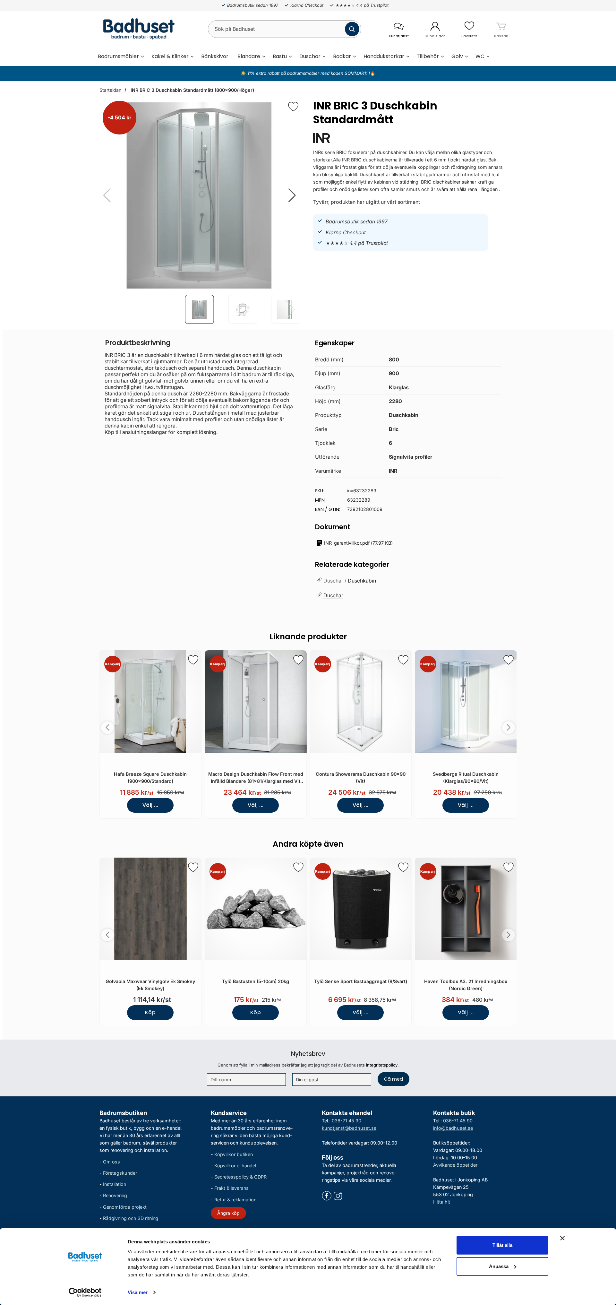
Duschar (310, 56)
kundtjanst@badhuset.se (349, 1128)
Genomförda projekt (125, 1207)
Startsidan (110, 90)
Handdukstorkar (384, 56)
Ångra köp (228, 1213)
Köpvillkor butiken (233, 1154)
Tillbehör (428, 56)
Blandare (248, 56)
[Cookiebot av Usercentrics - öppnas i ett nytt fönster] (85, 1292)
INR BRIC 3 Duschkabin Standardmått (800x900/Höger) (191, 90)
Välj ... (150, 805)
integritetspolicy (382, 1064)
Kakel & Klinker (170, 56)
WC (479, 56)
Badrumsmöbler (118, 56)
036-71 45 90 (346, 1120)
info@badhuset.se (453, 1128)
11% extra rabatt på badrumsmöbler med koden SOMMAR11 (307, 73)
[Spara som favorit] (193, 660)
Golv (457, 56)
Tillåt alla (502, 1245)
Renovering (115, 1195)
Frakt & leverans (231, 1188)
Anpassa (499, 1266)
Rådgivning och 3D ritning (130, 1218)
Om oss (111, 1161)
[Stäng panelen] (562, 1238)
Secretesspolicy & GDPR (240, 1177)
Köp (150, 1012)
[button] (292, 195)
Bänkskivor (214, 56)
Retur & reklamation (235, 1199)
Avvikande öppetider (455, 1165)
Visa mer (138, 1292)
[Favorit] (293, 106)
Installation (114, 1184)
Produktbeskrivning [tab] (137, 342)
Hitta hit (441, 1202)
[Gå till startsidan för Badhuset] (137, 28)
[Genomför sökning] (352, 29)
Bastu (280, 56)
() (358, 543)
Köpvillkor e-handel (235, 1165)
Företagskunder (120, 1173)
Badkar (342, 56)
